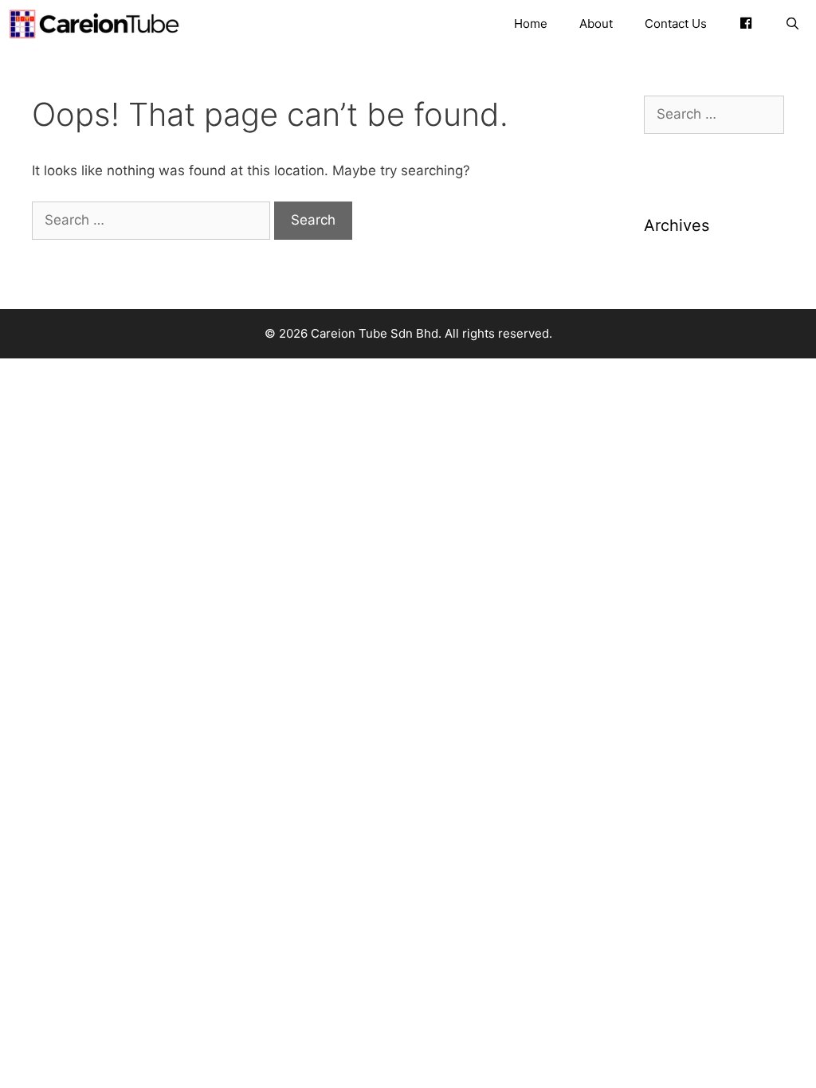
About (596, 23)
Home (530, 23)
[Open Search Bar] (792, 24)
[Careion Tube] (98, 24)
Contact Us (676, 23)
